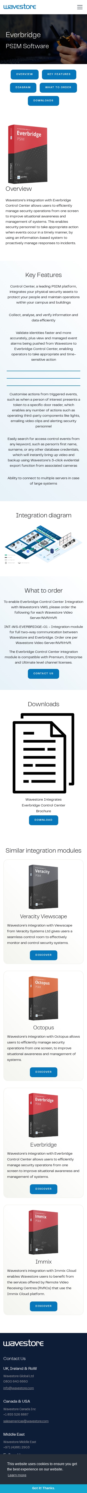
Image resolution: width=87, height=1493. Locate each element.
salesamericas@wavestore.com (26, 1421)
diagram (23, 88)
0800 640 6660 (15, 1382)
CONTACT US (43, 674)
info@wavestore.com (18, 1388)
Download (44, 820)
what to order (58, 88)
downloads (43, 101)
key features (59, 74)
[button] (79, 7)
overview (24, 74)
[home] (20, 7)
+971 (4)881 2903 (16, 1447)
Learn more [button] (17, 1475)
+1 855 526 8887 (16, 1415)
